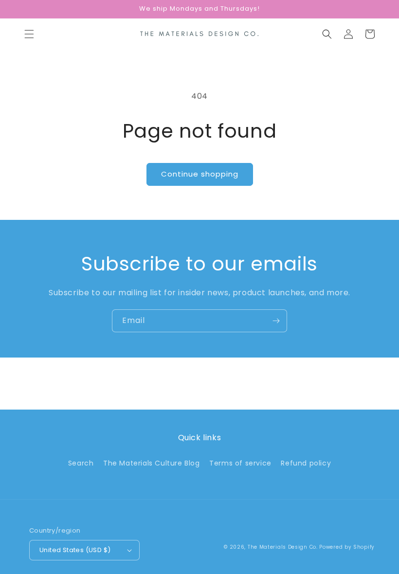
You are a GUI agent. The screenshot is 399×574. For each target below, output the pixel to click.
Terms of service (240, 463)
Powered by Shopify (347, 547)
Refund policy (306, 463)
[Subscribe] (276, 320)
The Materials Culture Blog (151, 463)
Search (81, 463)
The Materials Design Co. (283, 547)
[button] (29, 34)
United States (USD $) (74, 550)
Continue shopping (199, 174)
